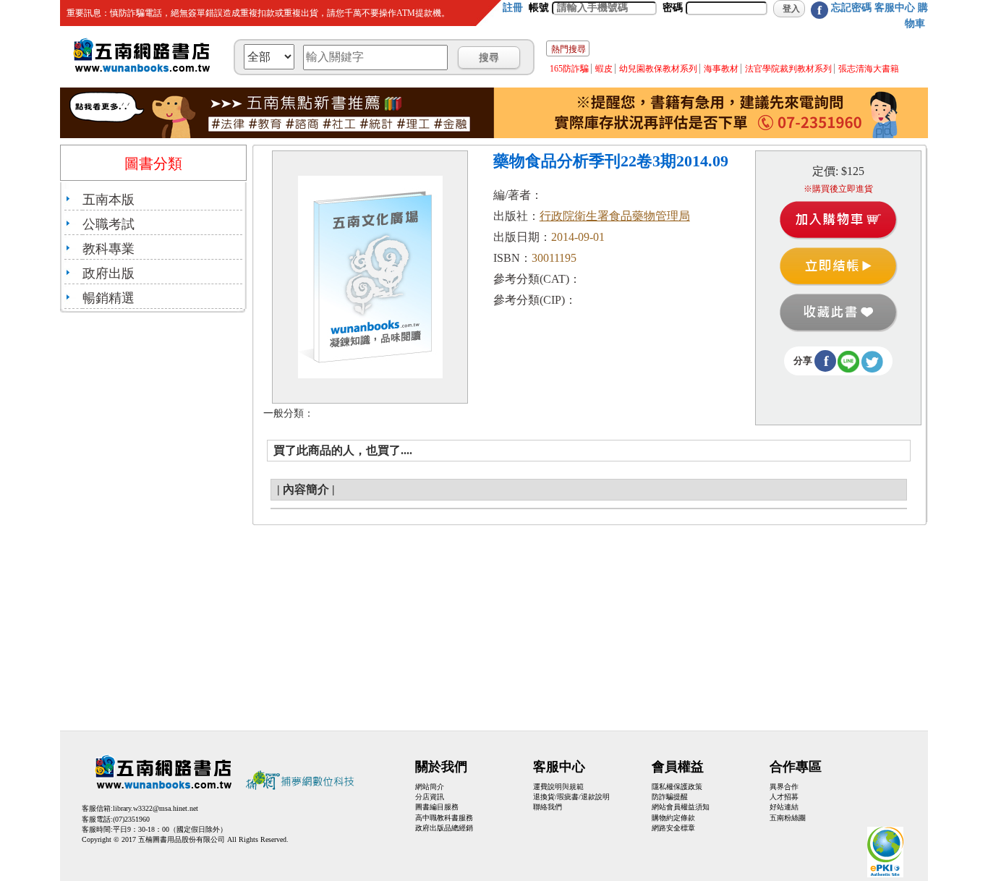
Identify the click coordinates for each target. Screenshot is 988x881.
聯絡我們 (547, 807)
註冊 (513, 7)
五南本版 (108, 199)
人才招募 (784, 797)
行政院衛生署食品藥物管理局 (615, 216)
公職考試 (108, 224)
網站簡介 (429, 787)
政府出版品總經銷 (444, 828)
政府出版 (108, 273)
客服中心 (894, 7)
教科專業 (108, 249)
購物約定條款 (673, 818)
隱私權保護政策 (677, 787)
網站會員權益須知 (681, 807)
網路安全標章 (673, 828)
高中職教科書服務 (444, 818)
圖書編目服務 (437, 807)
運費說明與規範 (558, 787)
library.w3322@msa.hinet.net (155, 808)
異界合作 (784, 787)
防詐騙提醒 (670, 797)
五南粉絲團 (788, 818)
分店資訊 (429, 797)
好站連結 (784, 807)
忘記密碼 (851, 7)
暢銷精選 (108, 298)
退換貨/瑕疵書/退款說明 (571, 797)
